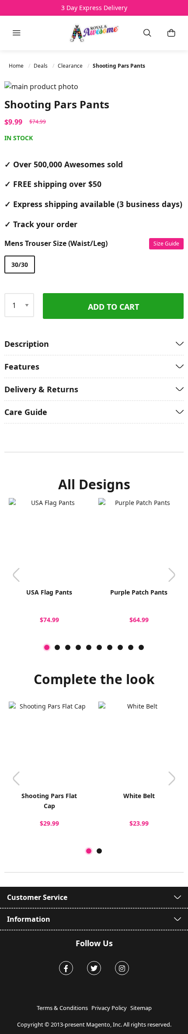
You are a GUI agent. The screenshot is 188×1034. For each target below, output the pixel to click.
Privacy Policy (109, 1008)
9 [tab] (130, 647)
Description (26, 344)
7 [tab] (109, 647)
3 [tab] (67, 647)
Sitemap (141, 1008)
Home (17, 65)
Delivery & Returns (41, 389)
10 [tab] (141, 647)
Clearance (71, 65)
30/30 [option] (19, 264)
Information (28, 919)
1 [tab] (46, 647)
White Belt (139, 796)
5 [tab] (88, 647)
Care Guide (25, 412)
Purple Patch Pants (138, 592)
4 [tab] (78, 647)
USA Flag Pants (49, 592)
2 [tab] (57, 647)
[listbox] (91, 264)
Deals (41, 65)
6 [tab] (99, 647)
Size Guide (166, 243)
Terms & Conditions (62, 1008)
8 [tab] (120, 647)
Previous (16, 575)
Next (172, 575)
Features (21, 366)
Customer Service (37, 897)
